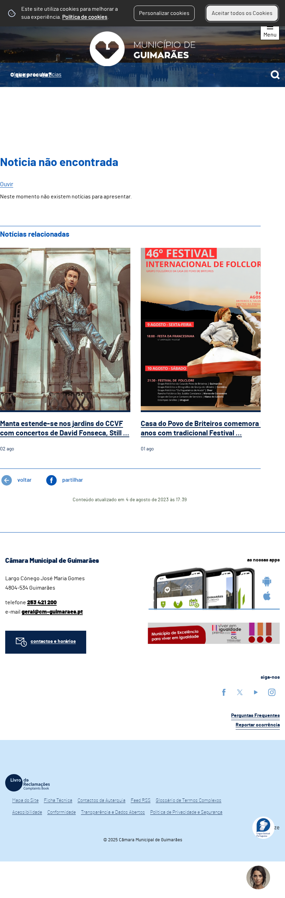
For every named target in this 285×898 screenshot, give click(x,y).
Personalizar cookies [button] (164, 13)
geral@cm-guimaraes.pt (52, 612)
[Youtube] (256, 692)
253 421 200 (42, 602)
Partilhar (72, 480)
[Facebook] (224, 692)
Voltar (24, 480)
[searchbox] (142, 75)
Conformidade (61, 812)
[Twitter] (240, 692)
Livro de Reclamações (27, 782)
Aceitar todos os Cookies (242, 13)
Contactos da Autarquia (101, 800)
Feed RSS (140, 800)
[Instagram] (272, 692)
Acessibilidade (27, 812)
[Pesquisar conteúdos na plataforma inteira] (275, 75)
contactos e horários (53, 641)
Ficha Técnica (58, 800)
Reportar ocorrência (258, 725)
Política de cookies (84, 17)
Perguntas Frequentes (255, 715)
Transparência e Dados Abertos (113, 812)
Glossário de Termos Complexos (188, 800)
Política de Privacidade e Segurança (186, 812)
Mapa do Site (25, 800)
